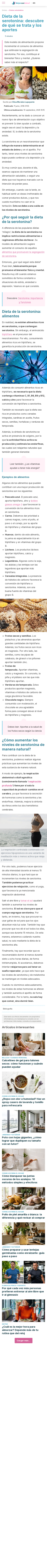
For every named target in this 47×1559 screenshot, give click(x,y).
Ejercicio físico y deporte (14, 1285)
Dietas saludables (16, 10)
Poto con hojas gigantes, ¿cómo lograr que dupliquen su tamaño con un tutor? (21, 1140)
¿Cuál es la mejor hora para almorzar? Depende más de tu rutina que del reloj (20, 1330)
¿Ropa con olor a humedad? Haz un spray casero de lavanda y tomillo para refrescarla (23, 1102)
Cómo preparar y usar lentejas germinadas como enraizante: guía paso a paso (23, 1253)
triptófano (7, 334)
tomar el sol (27, 900)
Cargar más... (23, 1340)
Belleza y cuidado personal (14, 1058)
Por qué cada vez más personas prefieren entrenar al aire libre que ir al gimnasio (23, 1291)
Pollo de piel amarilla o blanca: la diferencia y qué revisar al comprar (23, 1216)
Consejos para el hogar (13, 1096)
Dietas (4, 10)
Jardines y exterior (11, 1135)
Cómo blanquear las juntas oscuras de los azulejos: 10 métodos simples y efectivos (19, 1179)
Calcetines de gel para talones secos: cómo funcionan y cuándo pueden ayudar (22, 1063)
